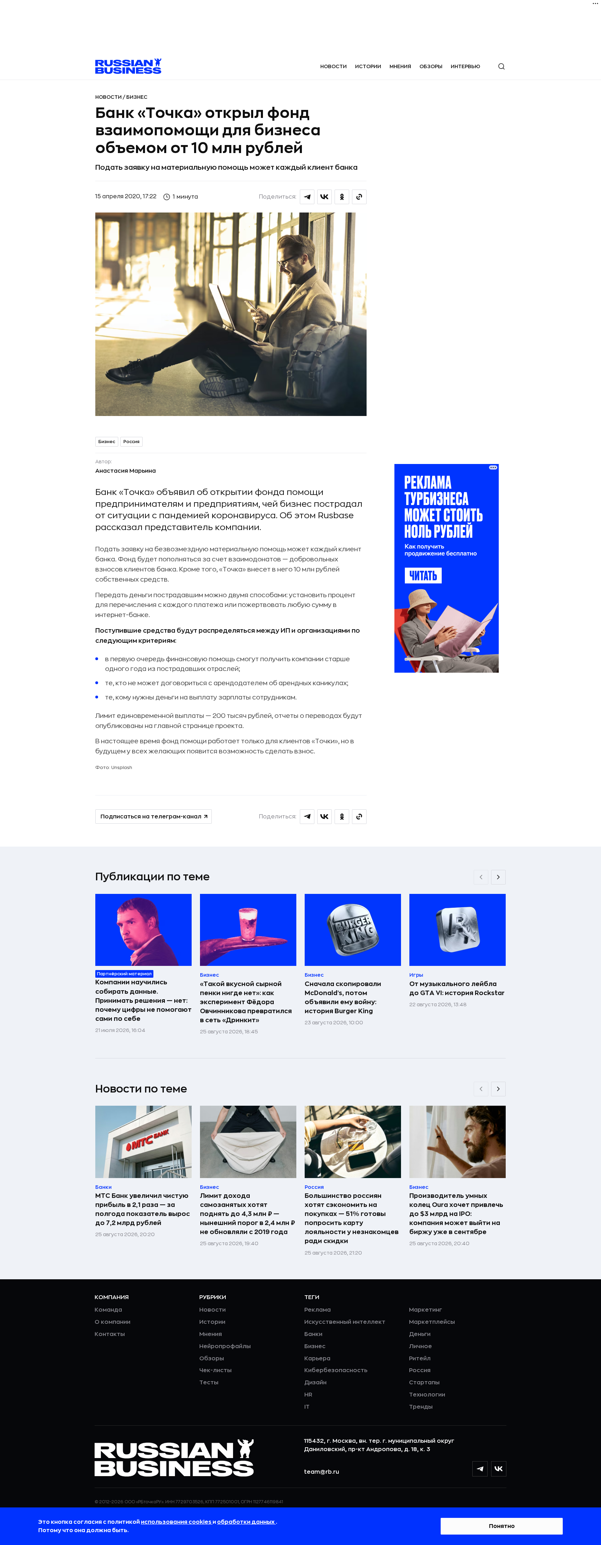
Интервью (465, 66)
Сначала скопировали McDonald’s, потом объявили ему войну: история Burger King (343, 997)
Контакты (110, 1334)
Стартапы (424, 1382)
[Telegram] (480, 1468)
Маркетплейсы (432, 1322)
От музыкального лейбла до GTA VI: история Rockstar (457, 988)
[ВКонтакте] (498, 1468)
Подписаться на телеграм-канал (151, 816)
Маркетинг (425, 1310)
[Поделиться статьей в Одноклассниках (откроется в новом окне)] (342, 197)
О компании (112, 1322)
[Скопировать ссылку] (359, 197)
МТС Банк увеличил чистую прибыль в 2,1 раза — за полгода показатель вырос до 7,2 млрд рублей (142, 1209)
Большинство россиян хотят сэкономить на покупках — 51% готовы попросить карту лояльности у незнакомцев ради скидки (352, 1218)
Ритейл (420, 1358)
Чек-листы (215, 1370)
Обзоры (430, 66)
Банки (313, 1334)
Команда (108, 1310)
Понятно (502, 1526)
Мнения (400, 66)
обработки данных (246, 1522)
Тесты (208, 1382)
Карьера (317, 1358)
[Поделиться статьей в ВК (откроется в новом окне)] (324, 197)
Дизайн (315, 1382)
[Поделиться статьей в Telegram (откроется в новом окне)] (307, 197)
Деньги (420, 1334)
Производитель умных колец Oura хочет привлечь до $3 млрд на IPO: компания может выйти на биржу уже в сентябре (456, 1214)
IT (307, 1407)
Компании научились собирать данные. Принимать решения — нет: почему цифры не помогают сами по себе (143, 1000)
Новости (333, 66)
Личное (420, 1346)
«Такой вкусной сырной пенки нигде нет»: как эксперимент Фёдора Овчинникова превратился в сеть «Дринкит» (246, 1002)
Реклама (317, 1310)
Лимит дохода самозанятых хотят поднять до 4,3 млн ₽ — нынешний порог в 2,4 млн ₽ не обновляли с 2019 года (247, 1214)
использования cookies (177, 1522)
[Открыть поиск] (501, 66)
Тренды (421, 1407)
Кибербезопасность (335, 1370)
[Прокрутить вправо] (498, 877)
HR (308, 1395)
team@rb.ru (321, 1472)
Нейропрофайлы (225, 1346)
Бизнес (136, 97)
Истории (368, 66)
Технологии (427, 1395)
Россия (131, 442)
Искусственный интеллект (344, 1322)
